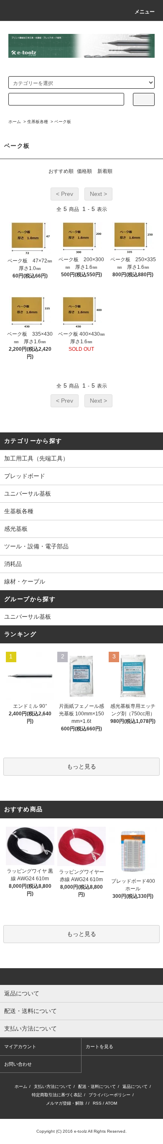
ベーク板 (62, 121)
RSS (97, 1103)
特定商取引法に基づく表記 (57, 1095)
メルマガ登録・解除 (65, 1103)
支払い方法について (52, 1086)
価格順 (84, 171)
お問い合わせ (18, 1064)
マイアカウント (20, 1046)
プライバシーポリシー (109, 1095)
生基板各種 (37, 121)
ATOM (111, 1103)
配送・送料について (97, 1086)
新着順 (104, 171)
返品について (135, 1086)
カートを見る (99, 1046)
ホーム (14, 121)
